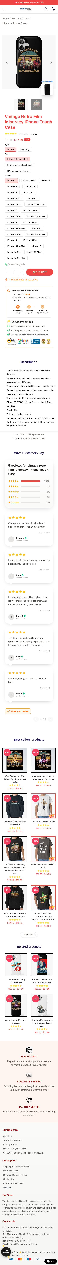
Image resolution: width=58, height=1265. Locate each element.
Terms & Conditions (12, 1140)
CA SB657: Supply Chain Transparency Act (23, 1153)
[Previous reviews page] (36, 719)
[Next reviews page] (50, 719)
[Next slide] (51, 62)
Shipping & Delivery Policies (16, 1166)
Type (7, 144)
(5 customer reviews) (28, 134)
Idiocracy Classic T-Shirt (43, 822)
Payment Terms (10, 1171)
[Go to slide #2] (37, 104)
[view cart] (54, 9)
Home (5, 18)
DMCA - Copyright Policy (14, 1148)
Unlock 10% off (6, 1251)
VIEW (14, 769)
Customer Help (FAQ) (13, 1183)
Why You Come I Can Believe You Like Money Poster (15, 779)
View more (29, 935)
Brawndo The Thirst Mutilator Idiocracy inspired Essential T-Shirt (43, 916)
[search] (45, 9)
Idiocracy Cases (20, 18)
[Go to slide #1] (21, 104)
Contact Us (8, 1179)
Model (8, 176)
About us (7, 1136)
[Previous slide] (7, 62)
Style (7, 154)
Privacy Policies (10, 1144)
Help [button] (52, 1261)
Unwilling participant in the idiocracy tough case (42, 1023)
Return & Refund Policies (15, 1175)
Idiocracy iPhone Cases (15, 23)
